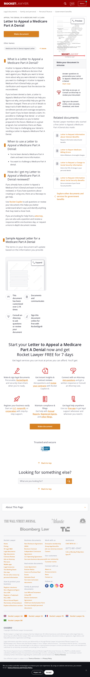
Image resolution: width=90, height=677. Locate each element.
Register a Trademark (11, 595)
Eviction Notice (29, 569)
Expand (39, 262)
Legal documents (9, 551)
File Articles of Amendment (13, 603)
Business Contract (30, 549)
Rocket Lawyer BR (15, 620)
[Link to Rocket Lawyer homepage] (16, 4)
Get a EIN (7, 593)
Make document (21, 34)
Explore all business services (13, 605)
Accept (49, 672)
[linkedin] (52, 587)
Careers (47, 551)
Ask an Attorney (9, 559)
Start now (66, 84)
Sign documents (9, 554)
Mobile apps (8, 564)
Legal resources (9, 567)
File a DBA (7, 598)
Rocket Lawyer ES (36, 616)
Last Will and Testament (32, 592)
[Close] (86, 670)
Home (6, 544)
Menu (82, 3)
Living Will (27, 595)
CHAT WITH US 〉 (72, 544)
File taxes (7, 562)
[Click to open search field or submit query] (65, 3)
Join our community (51, 559)
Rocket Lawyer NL (77, 616)
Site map (7, 572)
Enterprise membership (53, 544)
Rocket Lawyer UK (15, 616)
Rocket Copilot (15, 202)
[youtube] (62, 587)
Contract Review (9, 557)
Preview (78, 21)
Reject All (37, 672)
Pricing (6, 546)
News (47, 575)
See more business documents (34, 559)
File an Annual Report (11, 600)
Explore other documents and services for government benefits (70, 196)
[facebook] (47, 587)
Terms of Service (60, 655)
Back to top (46, 489)
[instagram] (57, 587)
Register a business (10, 587)
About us (48, 569)
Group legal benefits (52, 546)
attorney (39, 216)
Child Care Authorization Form (34, 603)
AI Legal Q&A (8, 549)
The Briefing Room (10, 570)
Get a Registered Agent (11, 590)
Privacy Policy (47, 658)
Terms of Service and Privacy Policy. (20, 668)
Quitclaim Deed (29, 577)
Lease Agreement (30, 567)
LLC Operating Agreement (33, 557)
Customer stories (51, 562)
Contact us (48, 577)
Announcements (50, 572)
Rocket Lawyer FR (57, 616)
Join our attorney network (54, 549)
